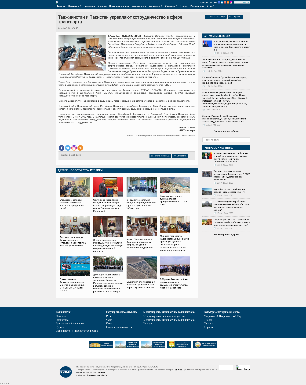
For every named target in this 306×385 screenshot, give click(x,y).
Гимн (109, 323)
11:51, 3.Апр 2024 (211, 125)
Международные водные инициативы (164, 316)
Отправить (235, 16)
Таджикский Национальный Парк (223, 316)
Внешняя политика (119, 5)
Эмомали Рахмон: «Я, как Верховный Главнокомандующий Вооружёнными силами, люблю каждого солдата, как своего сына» (224, 119)
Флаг (109, 320)
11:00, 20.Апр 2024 (212, 86)
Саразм (208, 327)
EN (207, 3)
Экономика (62, 320)
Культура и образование (70, 323)
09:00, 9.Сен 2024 (223, 53)
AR (211, 3)
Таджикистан (63, 312)
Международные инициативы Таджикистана (168, 312)
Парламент (89, 5)
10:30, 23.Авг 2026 (223, 183)
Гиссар (208, 320)
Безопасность (139, 5)
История (61, 316)
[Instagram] (74, 148)
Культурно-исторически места (222, 312)
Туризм (184, 5)
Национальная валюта (119, 327)
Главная (61, 5)
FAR (215, 3)
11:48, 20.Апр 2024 (212, 71)
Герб (109, 316)
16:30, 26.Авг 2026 (223, 165)
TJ (199, 3)
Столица (102, 5)
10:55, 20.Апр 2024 (212, 110)
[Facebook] (61, 148)
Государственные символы (121, 312)
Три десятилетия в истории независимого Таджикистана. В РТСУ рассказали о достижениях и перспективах (232, 175)
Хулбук (208, 323)
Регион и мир (197, 5)
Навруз (147, 323)
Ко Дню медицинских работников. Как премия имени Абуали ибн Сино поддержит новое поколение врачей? (231, 205)
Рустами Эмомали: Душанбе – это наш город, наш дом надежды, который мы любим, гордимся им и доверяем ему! (224, 80)
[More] (80, 148)
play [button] (238, 2)
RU (203, 3)
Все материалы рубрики (226, 131)
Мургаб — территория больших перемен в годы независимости (229, 190)
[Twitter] (68, 148)
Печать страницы (216, 16)
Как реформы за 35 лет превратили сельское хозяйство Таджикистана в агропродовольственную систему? (232, 222)
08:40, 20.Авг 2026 (223, 195)
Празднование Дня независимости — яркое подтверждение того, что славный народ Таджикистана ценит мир (232, 45)
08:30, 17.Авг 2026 (223, 228)
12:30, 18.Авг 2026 (223, 213)
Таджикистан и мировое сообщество (77, 330)
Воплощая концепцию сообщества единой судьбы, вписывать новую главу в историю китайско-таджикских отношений (231, 157)
